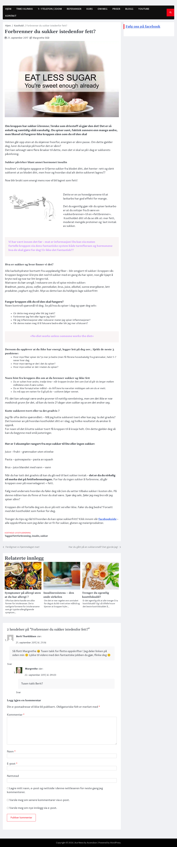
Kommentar (15, 715)
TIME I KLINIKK (24, 9)
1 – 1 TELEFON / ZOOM (50, 9)
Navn (11, 751)
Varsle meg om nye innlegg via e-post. (33, 808)
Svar (9, 664)
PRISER (116, 9)
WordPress (115, 842)
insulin (35, 536)
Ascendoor (92, 842)
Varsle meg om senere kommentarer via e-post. (39, 800)
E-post (12, 764)
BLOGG (129, 9)
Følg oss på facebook (143, 26)
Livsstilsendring (23, 533)
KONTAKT (10, 15)
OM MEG (102, 9)
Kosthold (9, 533)
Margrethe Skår (41, 37)
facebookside (107, 519)
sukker (44, 536)
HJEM (8, 9)
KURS (89, 9)
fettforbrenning (22, 536)
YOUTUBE (143, 9)
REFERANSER (74, 9)
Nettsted (13, 776)
